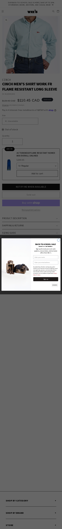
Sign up (45, 279)
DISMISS (54, 285)
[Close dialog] (58, 240)
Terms (38, 275)
